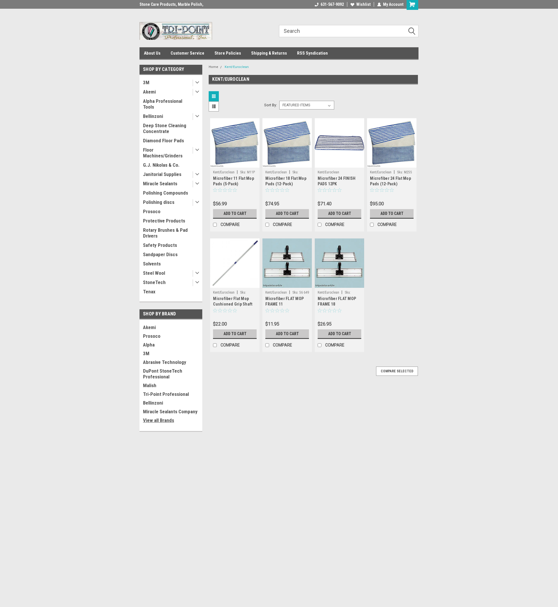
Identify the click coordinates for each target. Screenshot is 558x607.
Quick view (234, 163)
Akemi (149, 92)
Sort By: (270, 105)
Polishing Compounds (165, 193)
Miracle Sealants (160, 183)
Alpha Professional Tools (162, 104)
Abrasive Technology (164, 362)
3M (146, 82)
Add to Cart (234, 213)
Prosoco (151, 211)
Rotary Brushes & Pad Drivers (165, 233)
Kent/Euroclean (237, 67)
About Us (152, 53)
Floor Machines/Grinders (163, 153)
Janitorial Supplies (162, 174)
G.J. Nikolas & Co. (161, 165)
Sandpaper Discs (160, 254)
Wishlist (363, 4)
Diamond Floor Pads (163, 140)
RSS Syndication (312, 53)
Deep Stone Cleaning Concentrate (164, 128)
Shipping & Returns (269, 53)
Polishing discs (158, 202)
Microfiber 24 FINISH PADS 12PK (336, 181)
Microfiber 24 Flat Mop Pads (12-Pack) (390, 181)
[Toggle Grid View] (214, 96)
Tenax (149, 291)
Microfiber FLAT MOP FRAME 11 (284, 301)
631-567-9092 (332, 4)
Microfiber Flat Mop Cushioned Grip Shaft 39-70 (232, 304)
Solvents (152, 264)
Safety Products (160, 245)
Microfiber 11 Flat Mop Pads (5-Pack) (233, 181)
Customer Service (187, 53)
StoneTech (154, 282)
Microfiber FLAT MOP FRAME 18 (337, 301)
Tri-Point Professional (166, 394)
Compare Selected (397, 371)
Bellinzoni (153, 116)
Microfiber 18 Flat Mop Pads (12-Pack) (285, 181)
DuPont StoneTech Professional (162, 374)
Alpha (149, 345)
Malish (149, 385)
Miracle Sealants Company (170, 411)
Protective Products (164, 221)
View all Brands (158, 420)
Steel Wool (154, 273)
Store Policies (227, 53)
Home (213, 67)
